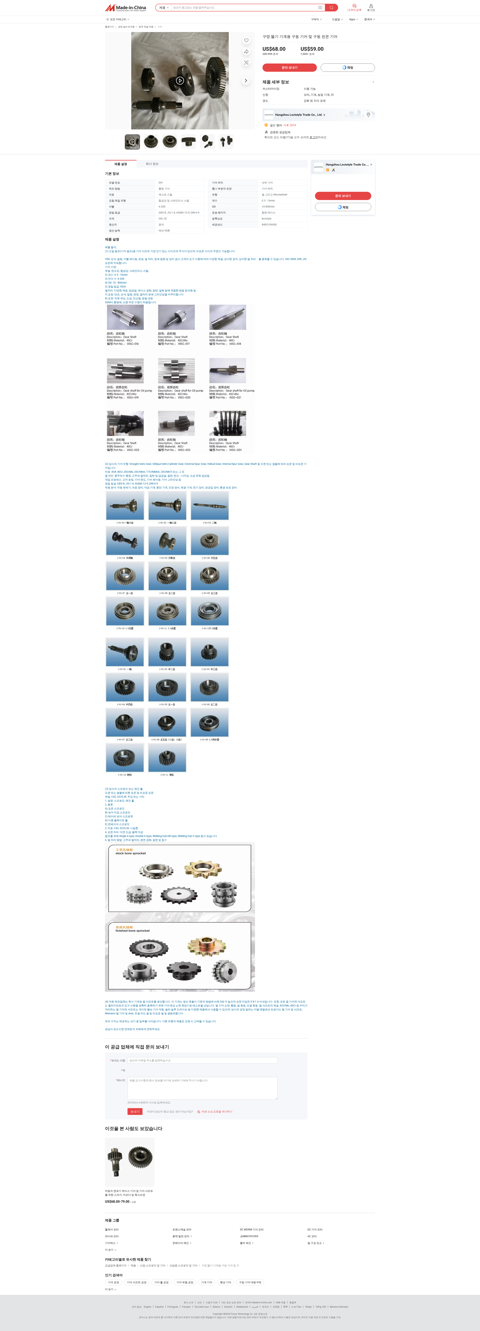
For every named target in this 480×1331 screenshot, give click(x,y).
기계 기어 (206, 1282)
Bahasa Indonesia (339, 1306)
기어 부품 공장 (184, 1282)
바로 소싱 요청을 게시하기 (214, 1111)
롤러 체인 (245, 1243)
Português (172, 1306)
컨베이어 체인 (180, 1243)
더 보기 (109, 1289)
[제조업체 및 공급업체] (125, 8)
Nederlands (242, 1306)
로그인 (371, 10)
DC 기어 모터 (315, 1229)
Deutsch (228, 1306)
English (147, 1306)
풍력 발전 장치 (180, 1236)
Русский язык (202, 1306)
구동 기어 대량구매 (250, 1282)
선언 (199, 1302)
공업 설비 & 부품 (126, 26)
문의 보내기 (290, 67)
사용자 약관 (212, 1302)
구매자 (315, 19)
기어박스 (110, 1243)
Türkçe (308, 1306)
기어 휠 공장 (161, 1282)
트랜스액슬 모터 (181, 1229)
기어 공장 (113, 1282)
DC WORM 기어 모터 (252, 1229)
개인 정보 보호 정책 (231, 1302)
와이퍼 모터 (112, 1236)
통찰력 (293, 1302)
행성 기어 (225, 1282)
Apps (352, 19)
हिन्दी (286, 1306)
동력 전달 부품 (146, 26)
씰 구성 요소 (315, 1243)
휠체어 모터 (112, 1229)
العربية (255, 1306)
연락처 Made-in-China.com (258, 1302)
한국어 (265, 1306)
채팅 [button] (350, 67)
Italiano (216, 1306)
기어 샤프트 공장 (136, 1282)
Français (186, 1306)
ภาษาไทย (296, 1306)
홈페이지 (109, 26)
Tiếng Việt (321, 1306)
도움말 (336, 19)
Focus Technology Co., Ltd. (244, 1313)
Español (159, 1306)
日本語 (276, 1306)
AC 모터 (312, 1236)
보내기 (135, 1111)
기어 (160, 26)
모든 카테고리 (118, 19)
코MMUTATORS (249, 1236)
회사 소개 (188, 1302)
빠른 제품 (281, 1302)
